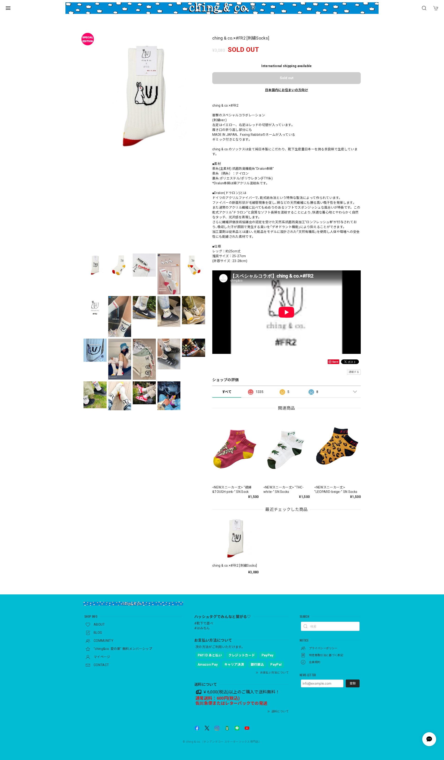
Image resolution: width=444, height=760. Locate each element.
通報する (354, 372)
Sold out (286, 78)
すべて (226, 392)
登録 (353, 683)
